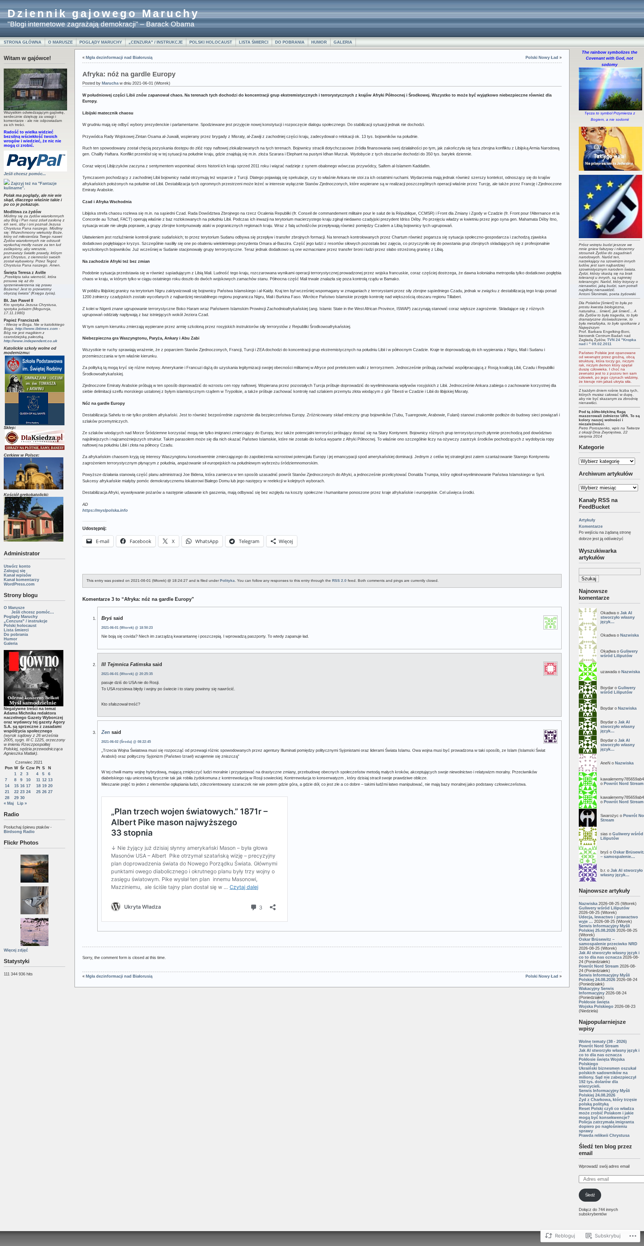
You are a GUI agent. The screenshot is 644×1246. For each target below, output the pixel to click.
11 (38, 779)
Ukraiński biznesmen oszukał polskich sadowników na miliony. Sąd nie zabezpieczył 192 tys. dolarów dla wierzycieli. (607, 1077)
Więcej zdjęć (16, 950)
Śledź (590, 1195)
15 (16, 785)
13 (50, 779)
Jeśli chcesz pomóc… (32, 612)
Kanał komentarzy (21, 579)
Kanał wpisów (17, 575)
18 (38, 785)
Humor (319, 42)
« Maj (9, 803)
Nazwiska (629, 635)
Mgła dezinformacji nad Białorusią (119, 57)
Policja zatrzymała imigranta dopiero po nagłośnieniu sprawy (606, 1126)
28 (7, 797)
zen (105, 732)
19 (44, 785)
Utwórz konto (17, 566)
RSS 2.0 (339, 580)
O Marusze (60, 42)
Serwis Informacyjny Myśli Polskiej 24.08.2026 (604, 977)
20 (50, 785)
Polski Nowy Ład (541, 57)
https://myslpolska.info (105, 510)
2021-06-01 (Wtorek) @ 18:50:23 (127, 628)
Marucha (110, 83)
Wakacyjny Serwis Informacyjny (596, 990)
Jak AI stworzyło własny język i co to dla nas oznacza (609, 954)
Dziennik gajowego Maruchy (103, 13)
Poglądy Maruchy (100, 42)
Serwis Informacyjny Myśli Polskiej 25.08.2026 (604, 928)
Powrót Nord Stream (624, 783)
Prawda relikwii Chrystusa (604, 1135)
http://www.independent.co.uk (30, 341)
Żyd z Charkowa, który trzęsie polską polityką (608, 1101)
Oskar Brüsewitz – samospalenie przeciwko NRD (608, 941)
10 (28, 779)
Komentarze (591, 526)
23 (22, 791)
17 (28, 785)
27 (50, 791)
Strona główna (22, 42)
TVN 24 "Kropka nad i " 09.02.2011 (607, 342)
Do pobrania (289, 42)
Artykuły (587, 520)
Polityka (227, 580)
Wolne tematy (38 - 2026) (603, 1041)
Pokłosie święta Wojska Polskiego (596, 1004)
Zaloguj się (14, 570)
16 (22, 785)
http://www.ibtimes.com (36, 329)
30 (22, 797)
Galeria (343, 42)
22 (16, 791)
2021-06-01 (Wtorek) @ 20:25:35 (127, 674)
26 (44, 791)
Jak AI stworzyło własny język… (617, 617)
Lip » (22, 803)
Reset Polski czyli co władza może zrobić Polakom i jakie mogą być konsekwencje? (606, 1113)
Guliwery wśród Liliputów (619, 653)
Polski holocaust (210, 42)
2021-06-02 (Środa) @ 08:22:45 (126, 742)
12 (44, 779)
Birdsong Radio (19, 831)
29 (16, 797)
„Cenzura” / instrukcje (156, 42)
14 (7, 785)
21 (7, 791)
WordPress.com (19, 584)
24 (28, 791)
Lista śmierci (253, 42)
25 (38, 791)
